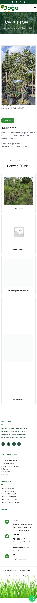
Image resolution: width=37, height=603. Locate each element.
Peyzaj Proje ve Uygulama (10, 466)
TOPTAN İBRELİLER (17, 108)
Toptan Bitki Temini (7, 463)
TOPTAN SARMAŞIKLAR (10, 502)
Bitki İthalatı (5, 474)
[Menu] (35, 8)
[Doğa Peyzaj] (9, 8)
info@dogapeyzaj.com (20, 559)
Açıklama (8, 121)
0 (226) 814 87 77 (21, 539)
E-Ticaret (4, 469)
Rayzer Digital (23, 576)
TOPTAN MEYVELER (8, 497)
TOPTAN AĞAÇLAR (8, 488)
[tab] (8, 120)
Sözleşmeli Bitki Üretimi (9, 460)
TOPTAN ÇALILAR (7, 491)
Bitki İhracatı (5, 472)
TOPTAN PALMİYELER (9, 499)
